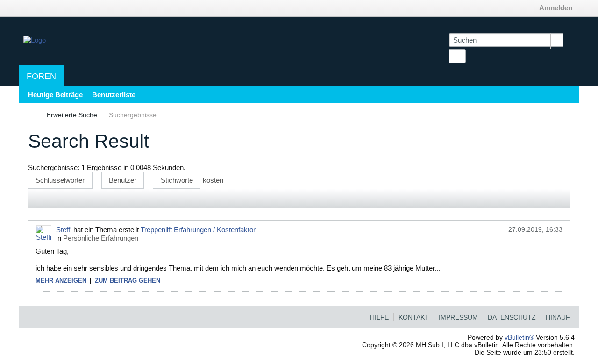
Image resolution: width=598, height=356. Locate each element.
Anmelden (555, 8)
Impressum (458, 317)
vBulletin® (519, 337)
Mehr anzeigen (61, 280)
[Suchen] (457, 56)
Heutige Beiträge (55, 95)
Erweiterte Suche (72, 115)
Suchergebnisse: (53, 167)
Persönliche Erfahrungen (100, 238)
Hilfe (379, 317)
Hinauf (558, 317)
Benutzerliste (113, 95)
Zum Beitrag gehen (127, 280)
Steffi (63, 230)
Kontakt (414, 317)
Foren (41, 76)
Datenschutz (512, 317)
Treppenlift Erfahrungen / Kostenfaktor (198, 230)
